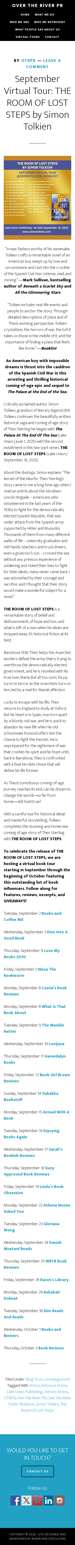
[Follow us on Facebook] (15, 1500)
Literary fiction (56, 1391)
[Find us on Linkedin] (49, 1500)
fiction (35, 1385)
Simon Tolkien (47, 1404)
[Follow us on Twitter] (26, 1500)
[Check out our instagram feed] (60, 1500)
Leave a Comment (43, 63)
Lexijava (56, 1043)
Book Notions (51, 1348)
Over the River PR (31, 1398)
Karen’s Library (54, 1279)
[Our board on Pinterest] (37, 1500)
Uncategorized (57, 1379)
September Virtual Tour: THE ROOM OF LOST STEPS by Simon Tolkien (37, 103)
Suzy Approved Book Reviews (29, 1171)
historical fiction (54, 1385)
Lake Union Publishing (24, 1391)
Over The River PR (37, 5)
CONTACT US (37, 1471)
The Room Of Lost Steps (43, 1407)
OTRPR (9, 1398)
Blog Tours (35, 1379)
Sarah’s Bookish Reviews (33, 1152)
